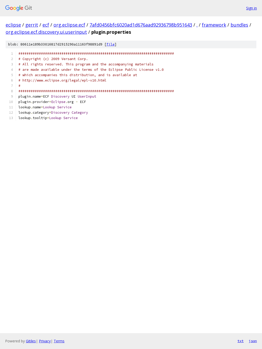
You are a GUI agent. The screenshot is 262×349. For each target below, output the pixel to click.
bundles (239, 25)
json (253, 341)
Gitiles (31, 341)
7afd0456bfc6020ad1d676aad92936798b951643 (141, 25)
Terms (59, 341)
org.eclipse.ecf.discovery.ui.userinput (46, 32)
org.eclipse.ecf (69, 25)
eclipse (13, 25)
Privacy (45, 341)
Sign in (251, 8)
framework (214, 25)
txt (240, 341)
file (110, 44)
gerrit (31, 25)
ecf (45, 25)
